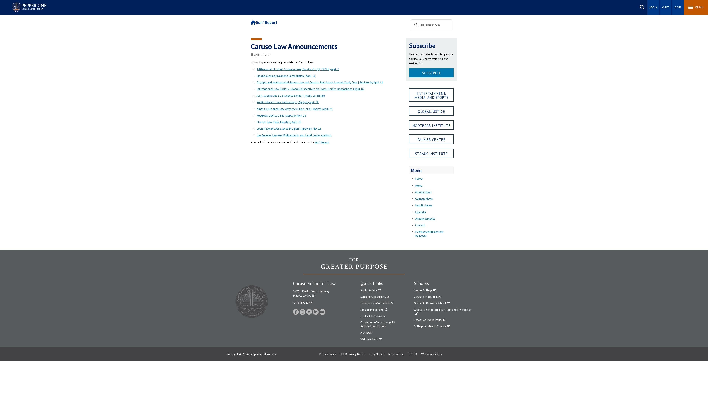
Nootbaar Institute (431, 125)
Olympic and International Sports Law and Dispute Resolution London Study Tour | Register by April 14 (320, 82)
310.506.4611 (303, 303)
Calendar (420, 212)
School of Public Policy (428, 320)
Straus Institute (431, 153)
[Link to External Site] (354, 266)
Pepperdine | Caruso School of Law (29, 5)
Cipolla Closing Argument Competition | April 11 (286, 76)
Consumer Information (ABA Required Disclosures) (377, 324)
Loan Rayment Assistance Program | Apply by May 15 (289, 128)
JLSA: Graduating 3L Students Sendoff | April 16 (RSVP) (291, 95)
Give (678, 7)
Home (419, 179)
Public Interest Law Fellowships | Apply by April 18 (288, 102)
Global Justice (431, 111)
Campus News (424, 198)
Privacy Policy (327, 354)
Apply (653, 7)
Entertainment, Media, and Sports (431, 95)
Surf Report (266, 22)
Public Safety (368, 290)
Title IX (413, 354)
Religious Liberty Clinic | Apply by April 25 (281, 115)
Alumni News (423, 192)
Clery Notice (376, 354)
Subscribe (431, 73)
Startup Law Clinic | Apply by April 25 (279, 122)
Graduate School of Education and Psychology (442, 309)
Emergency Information (375, 303)
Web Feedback (369, 339)
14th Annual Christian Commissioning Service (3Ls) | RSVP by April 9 (298, 69)
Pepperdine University (263, 354)
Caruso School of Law (427, 297)
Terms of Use (396, 354)
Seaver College (423, 290)
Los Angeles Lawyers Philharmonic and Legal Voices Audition (294, 135)
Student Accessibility (373, 297)
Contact (420, 225)
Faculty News (423, 205)
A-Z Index (366, 333)
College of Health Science (430, 326)
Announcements (425, 218)
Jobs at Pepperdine (372, 309)
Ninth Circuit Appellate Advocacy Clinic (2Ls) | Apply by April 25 (295, 109)
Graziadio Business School (430, 303)
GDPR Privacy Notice (352, 354)
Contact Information (373, 316)
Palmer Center (431, 139)
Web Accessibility (431, 354)
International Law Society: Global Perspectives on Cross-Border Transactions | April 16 (310, 89)
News (418, 185)
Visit (665, 7)
